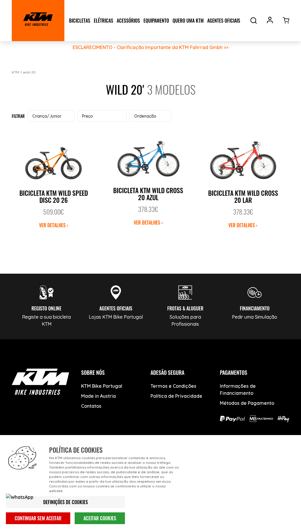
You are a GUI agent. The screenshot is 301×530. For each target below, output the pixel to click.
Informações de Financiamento (238, 389)
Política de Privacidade (176, 396)
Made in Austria (98, 396)
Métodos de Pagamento (247, 403)
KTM (15, 72)
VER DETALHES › (53, 225)
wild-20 (29, 72)
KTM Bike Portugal (101, 386)
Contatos (91, 406)
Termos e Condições (173, 386)
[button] (51, 116)
